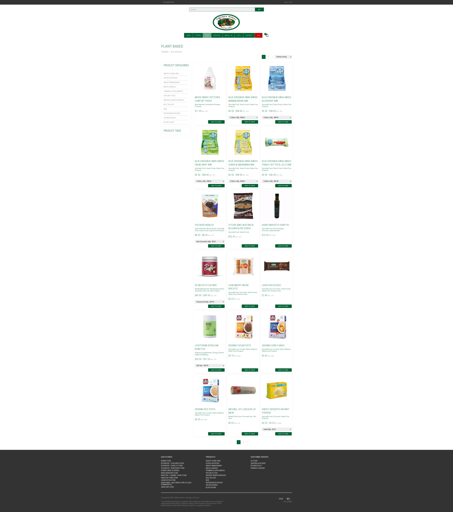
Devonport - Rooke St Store (172, 466)
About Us (228, 35)
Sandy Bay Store (167, 487)
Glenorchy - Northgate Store (173, 468)
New (258, 35)
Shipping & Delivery (258, 463)
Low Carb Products (213, 291)
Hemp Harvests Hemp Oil (275, 225)
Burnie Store (166, 461)
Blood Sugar (169, 122)
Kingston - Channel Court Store (174, 475)
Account (254, 461)
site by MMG (287, 502)
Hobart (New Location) (170, 470)
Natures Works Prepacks (174, 100)
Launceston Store (168, 480)
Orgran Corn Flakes (273, 345)
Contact (248, 35)
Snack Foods (244, 104)
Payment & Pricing (258, 468)
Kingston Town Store (169, 478)
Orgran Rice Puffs (205, 409)
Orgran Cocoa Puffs (239, 345)
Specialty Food (169, 96)
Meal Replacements (217, 289)
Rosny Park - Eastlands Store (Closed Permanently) (176, 484)
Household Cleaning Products (207, 105)
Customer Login (168, 2)
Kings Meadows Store (169, 473)
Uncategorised (170, 118)
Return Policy (256, 466)
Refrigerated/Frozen (172, 113)
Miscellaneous (170, 87)
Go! (259, 9)
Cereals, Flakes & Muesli (248, 349)
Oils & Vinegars (278, 229)
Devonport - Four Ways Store (172, 463)
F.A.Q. (239, 35)
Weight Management (172, 82)
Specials (217, 35)
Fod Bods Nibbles (204, 225)
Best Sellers (169, 104)
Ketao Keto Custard (206, 285)
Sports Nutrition (170, 78)
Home (188, 35)
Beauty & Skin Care (171, 74)
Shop (207, 35)
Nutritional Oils (275, 231)
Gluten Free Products (216, 231)
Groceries (265, 231)
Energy (215, 353)
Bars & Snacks (212, 229)
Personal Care (247, 416)
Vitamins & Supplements (173, 91)
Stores (198, 35)
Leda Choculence (271, 285)
